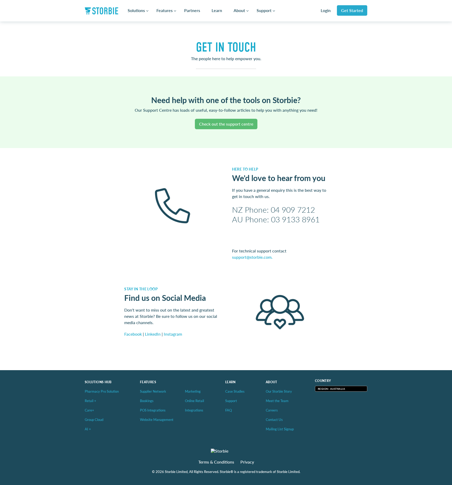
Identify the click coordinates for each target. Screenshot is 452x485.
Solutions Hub (98, 382)
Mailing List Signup (280, 428)
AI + (88, 428)
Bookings (147, 400)
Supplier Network (153, 391)
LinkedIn (153, 334)
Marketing (193, 391)
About (239, 10)
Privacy (247, 462)
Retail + (90, 400)
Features (164, 10)
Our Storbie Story (279, 391)
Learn (217, 10)
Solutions (136, 10)
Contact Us (274, 419)
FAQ (228, 410)
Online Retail (194, 400)
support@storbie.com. (252, 257)
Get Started (352, 10)
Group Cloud (94, 419)
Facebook (133, 334)
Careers (272, 410)
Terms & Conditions (216, 462)
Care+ (89, 410)
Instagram (173, 334)
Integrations (194, 410)
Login (326, 10)
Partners (192, 10)
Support (264, 10)
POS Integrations (153, 410)
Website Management (156, 419)
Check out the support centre (226, 124)
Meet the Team (277, 400)
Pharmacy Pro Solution (102, 391)
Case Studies (235, 391)
